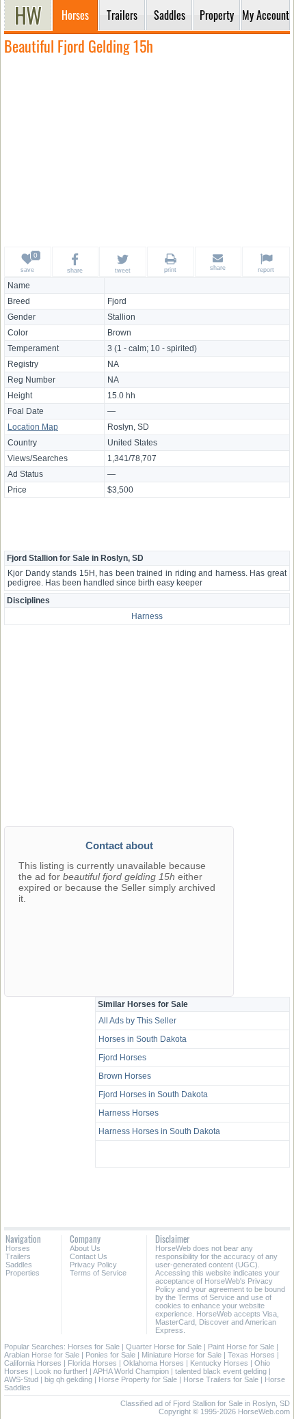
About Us (85, 1248)
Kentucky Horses (219, 1363)
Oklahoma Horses (153, 1363)
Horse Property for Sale (137, 1379)
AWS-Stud (21, 1379)
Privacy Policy (93, 1264)
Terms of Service (98, 1273)
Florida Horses (92, 1363)
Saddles (18, 1264)
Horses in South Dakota (142, 1039)
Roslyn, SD (128, 427)
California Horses (33, 1363)
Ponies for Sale (110, 1355)
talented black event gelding (221, 1371)
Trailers (18, 1256)
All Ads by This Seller (137, 1020)
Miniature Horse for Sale (182, 1355)
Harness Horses (128, 1113)
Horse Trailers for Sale (220, 1379)
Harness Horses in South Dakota (159, 1131)
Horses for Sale (94, 1346)
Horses (17, 1248)
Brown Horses (124, 1076)
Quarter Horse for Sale (164, 1346)
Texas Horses (251, 1355)
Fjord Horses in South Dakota (153, 1094)
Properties (22, 1273)
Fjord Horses (122, 1057)
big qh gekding (68, 1379)
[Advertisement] (147, 150)
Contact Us (88, 1256)
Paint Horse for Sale (241, 1346)
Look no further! (61, 1371)
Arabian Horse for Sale (41, 1355)
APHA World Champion (131, 1371)
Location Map (33, 427)
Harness (147, 616)
